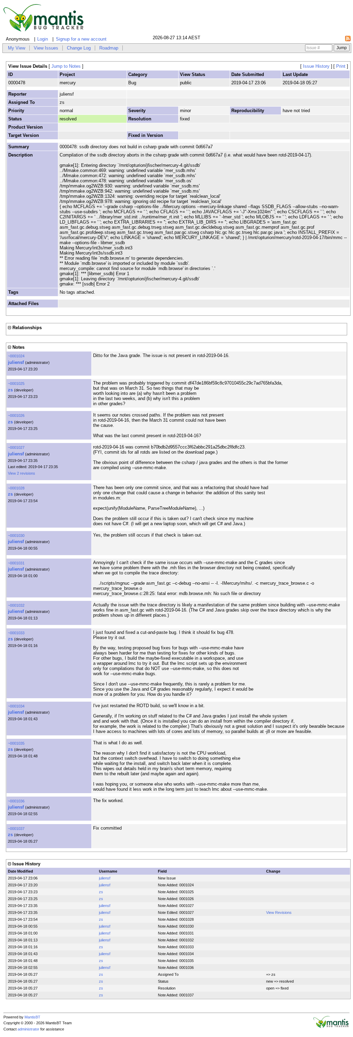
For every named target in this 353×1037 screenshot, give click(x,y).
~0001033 (16, 633)
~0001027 (16, 447)
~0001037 (16, 829)
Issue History (316, 66)
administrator (28, 1029)
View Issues (46, 48)
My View (16, 48)
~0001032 (16, 605)
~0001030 (16, 535)
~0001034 (16, 706)
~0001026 (16, 415)
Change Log (79, 48)
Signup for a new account (81, 39)
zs (10, 389)
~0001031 (16, 563)
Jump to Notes (66, 66)
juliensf (16, 362)
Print (340, 66)
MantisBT (32, 1017)
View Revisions (279, 912)
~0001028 (16, 488)
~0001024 (16, 356)
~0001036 (16, 801)
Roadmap (108, 48)
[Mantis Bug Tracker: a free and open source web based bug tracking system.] (331, 1027)
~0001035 (16, 743)
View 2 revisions (21, 473)
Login (42, 39)
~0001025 (16, 383)
